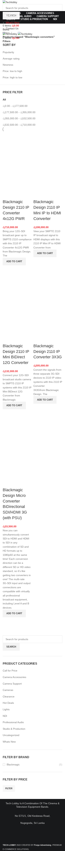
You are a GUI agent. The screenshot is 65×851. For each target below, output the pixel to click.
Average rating (11, 58)
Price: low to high (12, 71)
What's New (12, 22)
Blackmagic (13, 764)
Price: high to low (12, 77)
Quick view (7, 269)
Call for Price (10, 670)
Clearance (8, 696)
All (4, 99)
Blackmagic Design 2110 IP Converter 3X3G (47, 351)
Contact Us (12, 28)
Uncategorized (11, 735)
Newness (8, 64)
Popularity (8, 52)
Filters (6, 41)
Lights (6, 709)
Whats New (9, 741)
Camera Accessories (14, 677)
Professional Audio (13, 722)
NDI (5, 715)
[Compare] (7, 194)
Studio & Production (14, 728)
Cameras (8, 690)
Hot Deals (8, 702)
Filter (8, 788)
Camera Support (12, 683)
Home (6, 32)
